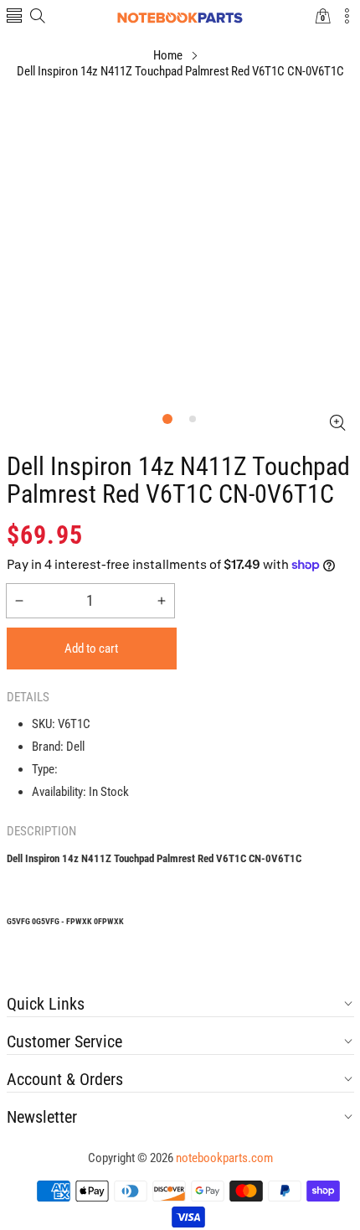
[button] (14, 17)
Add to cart (91, 648)
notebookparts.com (224, 1157)
